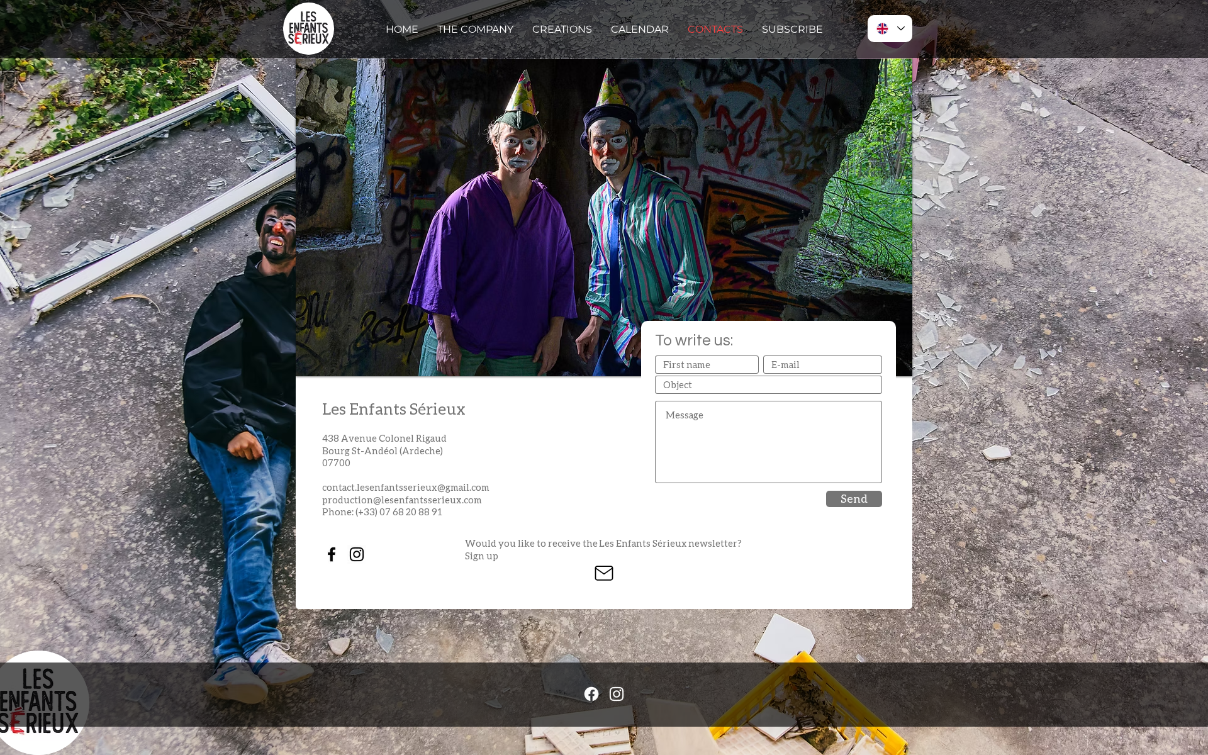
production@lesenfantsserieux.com (402, 499)
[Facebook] (591, 694)
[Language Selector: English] (890, 28)
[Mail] (604, 573)
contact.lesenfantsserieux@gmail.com (405, 487)
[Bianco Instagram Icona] (616, 694)
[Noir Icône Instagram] (356, 554)
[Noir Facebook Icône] (331, 554)
